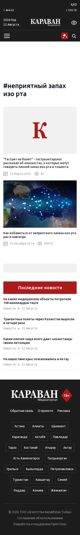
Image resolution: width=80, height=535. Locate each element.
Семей (62, 479)
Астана (19, 426)
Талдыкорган (57, 458)
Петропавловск (62, 469)
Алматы (38, 426)
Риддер (19, 490)
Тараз (12, 447)
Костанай (31, 447)
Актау (67, 447)
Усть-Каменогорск (26, 458)
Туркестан (20, 479)
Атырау (50, 447)
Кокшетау (43, 479)
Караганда (19, 437)
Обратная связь (21, 411)
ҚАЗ (74, 4)
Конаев (38, 490)
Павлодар (60, 437)
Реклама (64, 411)
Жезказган (58, 490)
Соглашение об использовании (40, 518)
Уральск (12, 469)
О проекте (45, 411)
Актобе (40, 437)
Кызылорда (34, 469)
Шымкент (59, 426)
